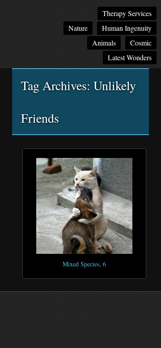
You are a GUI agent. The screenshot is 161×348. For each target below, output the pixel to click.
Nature (78, 28)
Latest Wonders (130, 57)
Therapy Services (127, 13)
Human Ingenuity (127, 28)
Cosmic (141, 42)
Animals (104, 42)
